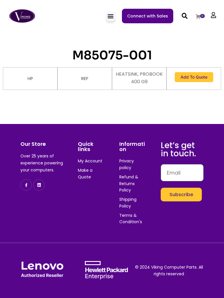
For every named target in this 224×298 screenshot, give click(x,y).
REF (84, 78)
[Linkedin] (39, 185)
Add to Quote (194, 76)
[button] (111, 16)
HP (30, 78)
